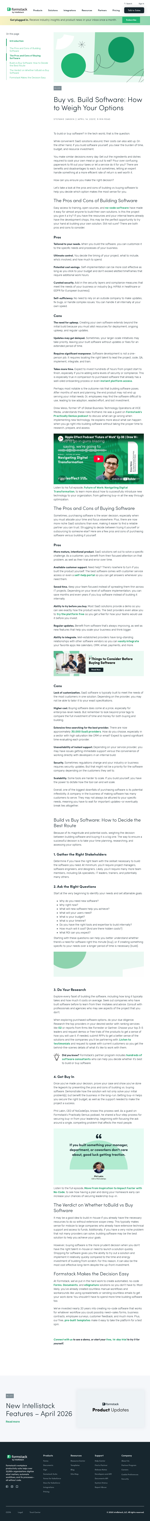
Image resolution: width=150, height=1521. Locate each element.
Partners (102, 10)
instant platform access (116, 381)
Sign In (141, 3)
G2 (60, 1027)
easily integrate (128, 641)
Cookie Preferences (129, 1474)
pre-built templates (77, 1320)
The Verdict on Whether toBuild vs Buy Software (29, 71)
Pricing (116, 10)
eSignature (91, 1285)
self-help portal (84, 575)
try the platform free (70, 614)
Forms (58, 1285)
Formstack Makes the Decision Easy (28, 77)
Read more (13, 1421)
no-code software (117, 207)
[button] (38, 10)
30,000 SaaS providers (86, 731)
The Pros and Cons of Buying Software (25, 57)
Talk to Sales (134, 10)
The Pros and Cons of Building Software (25, 49)
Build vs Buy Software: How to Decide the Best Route (29, 64)
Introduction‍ (17, 41)
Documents (70, 1285)
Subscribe (131, 19)
